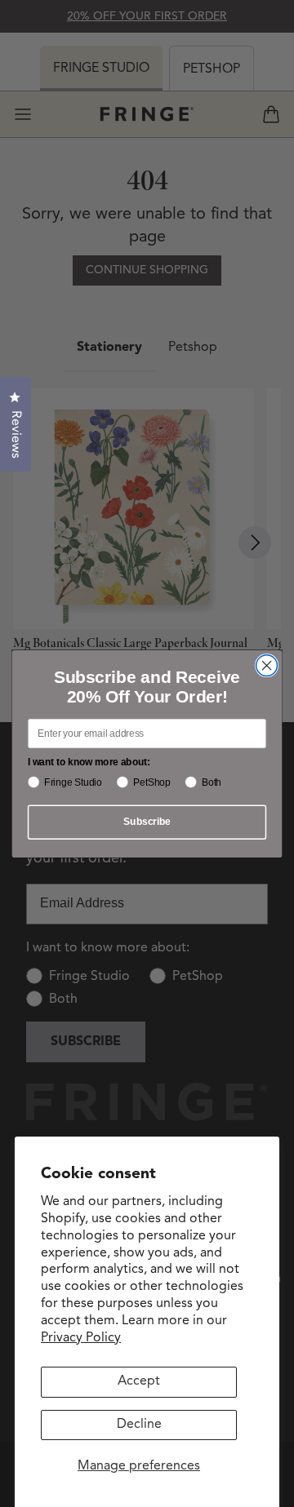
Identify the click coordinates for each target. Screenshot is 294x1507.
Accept (139, 1381)
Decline (139, 1424)
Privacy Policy (81, 1338)
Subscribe (146, 822)
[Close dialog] (267, 665)
